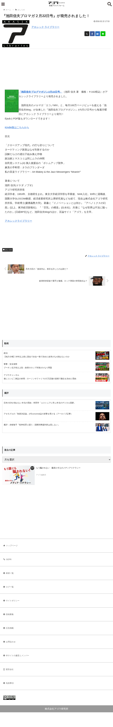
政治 (6, 353)
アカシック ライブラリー (45, 27)
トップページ (12, 545)
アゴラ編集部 (41, 475)
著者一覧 (10, 573)
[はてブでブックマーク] (97, 33)
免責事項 (10, 683)
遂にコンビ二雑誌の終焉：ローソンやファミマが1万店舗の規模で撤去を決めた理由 (40, 379)
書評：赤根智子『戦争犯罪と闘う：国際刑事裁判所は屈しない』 (32, 425)
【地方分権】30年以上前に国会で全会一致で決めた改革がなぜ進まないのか (37, 357)
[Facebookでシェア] (92, 33)
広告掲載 (10, 628)
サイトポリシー (12, 600)
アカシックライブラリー (18, 221)
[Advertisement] (56, 68)
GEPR (8, 559)
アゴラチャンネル (11, 375)
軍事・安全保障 (10, 364)
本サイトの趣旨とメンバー (17, 655)
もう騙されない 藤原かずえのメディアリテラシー (58, 468)
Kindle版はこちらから (17, 127)
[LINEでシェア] (103, 33)
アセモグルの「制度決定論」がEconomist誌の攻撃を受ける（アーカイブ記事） (38, 414)
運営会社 (10, 669)
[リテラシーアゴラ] (18, 475)
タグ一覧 (10, 587)
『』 (40, 91)
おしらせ (8, 250)
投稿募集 (10, 614)
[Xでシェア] (86, 33)
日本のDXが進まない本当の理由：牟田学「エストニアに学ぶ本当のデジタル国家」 (40, 403)
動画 (6, 343)
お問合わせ (11, 642)
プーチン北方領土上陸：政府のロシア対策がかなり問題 (28, 368)
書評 (6, 393)
